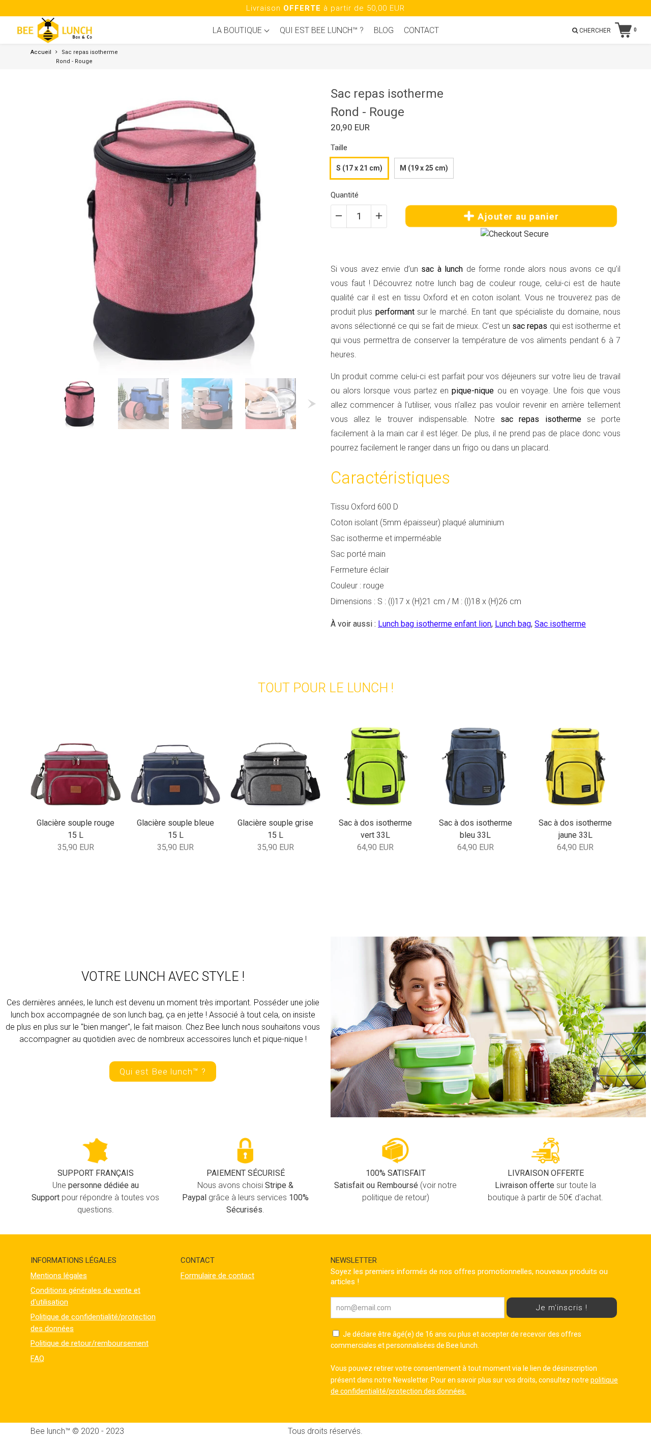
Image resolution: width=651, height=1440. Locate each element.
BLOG (384, 30)
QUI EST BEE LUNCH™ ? (322, 30)
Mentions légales (59, 1275)
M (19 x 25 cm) (424, 168)
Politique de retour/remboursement (90, 1343)
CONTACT (421, 30)
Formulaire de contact (217, 1275)
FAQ (37, 1358)
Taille (339, 147)
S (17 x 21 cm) (359, 168)
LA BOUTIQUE (238, 30)
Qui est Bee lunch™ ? (163, 1071)
